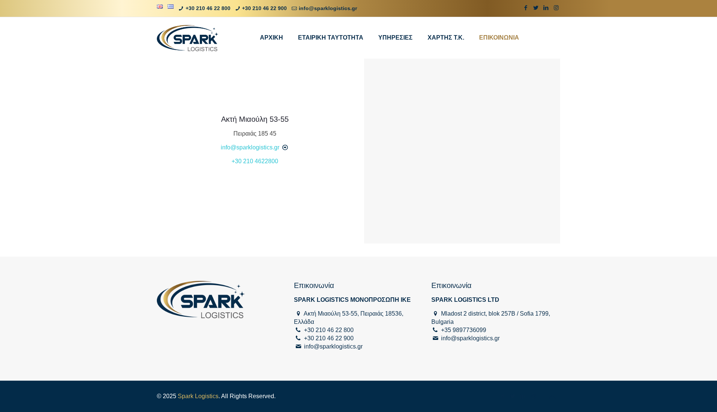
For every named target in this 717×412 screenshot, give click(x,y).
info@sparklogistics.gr (328, 8)
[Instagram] (556, 7)
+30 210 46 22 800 (208, 8)
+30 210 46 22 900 (264, 8)
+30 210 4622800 (255, 161)
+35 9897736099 (463, 330)
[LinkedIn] (546, 7)
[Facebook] (526, 7)
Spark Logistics (198, 396)
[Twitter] (536, 7)
